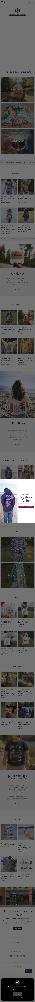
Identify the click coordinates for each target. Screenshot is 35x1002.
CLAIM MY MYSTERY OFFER (26, 506)
